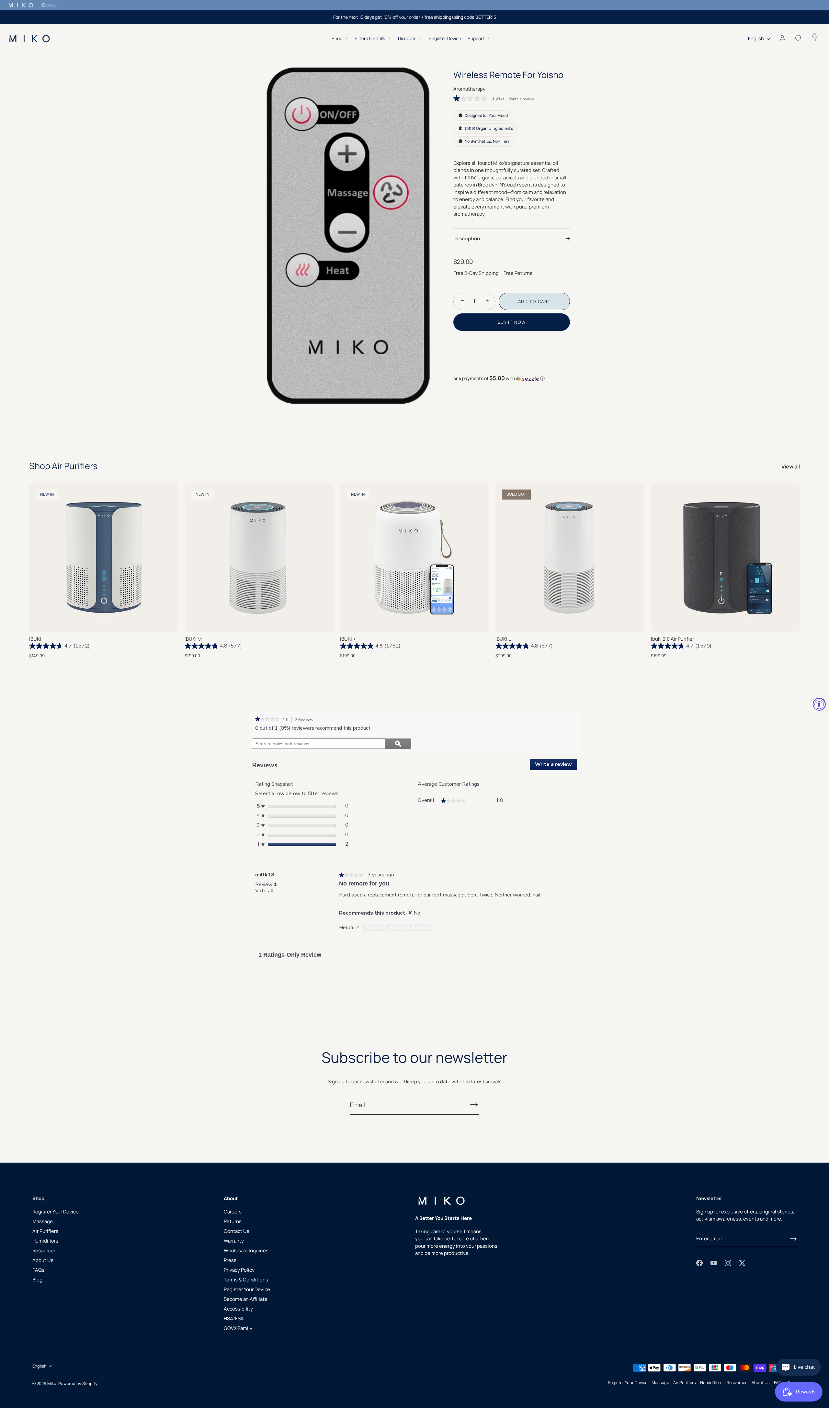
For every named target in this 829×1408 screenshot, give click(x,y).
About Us (42, 1260)
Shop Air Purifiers (63, 466)
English (756, 38)
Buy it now (512, 322)
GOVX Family (238, 1328)
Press (230, 1260)
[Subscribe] (474, 1104)
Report (421, 927)
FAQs (38, 1270)
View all (790, 466)
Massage (42, 1221)
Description (466, 238)
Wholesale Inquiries (246, 1250)
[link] (481, 98)
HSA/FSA (234, 1318)
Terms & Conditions (246, 1279)
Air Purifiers (45, 1231)
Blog (37, 1279)
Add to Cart (534, 301)
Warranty (234, 1240)
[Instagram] (728, 1262)
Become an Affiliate (245, 1299)
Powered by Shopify (77, 1383)
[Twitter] (742, 1262)
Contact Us (236, 1231)
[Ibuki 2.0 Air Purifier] (725, 557)
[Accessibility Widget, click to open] (819, 704)
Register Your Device (55, 1211)
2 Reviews (306, 720)
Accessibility (238, 1308)
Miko (51, 1383)
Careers (233, 1211)
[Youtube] (713, 1262)
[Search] (798, 38)
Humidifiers (45, 1240)
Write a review (521, 99)
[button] (511, 378)
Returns (233, 1221)
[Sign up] (793, 1238)
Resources (44, 1250)
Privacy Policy (239, 1270)
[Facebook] (699, 1262)
